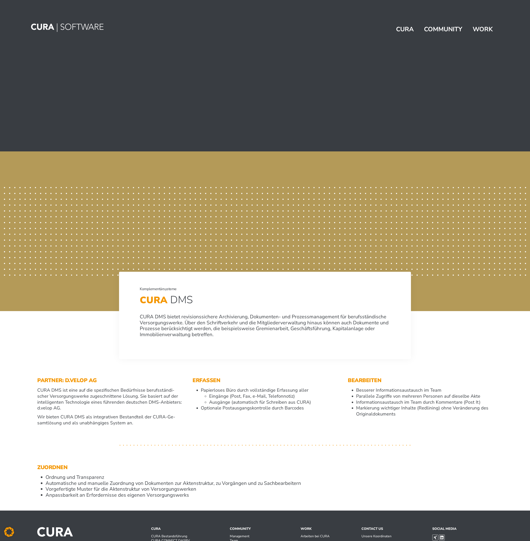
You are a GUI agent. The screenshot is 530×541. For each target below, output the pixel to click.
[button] (9, 532)
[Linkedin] (442, 537)
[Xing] (435, 537)
